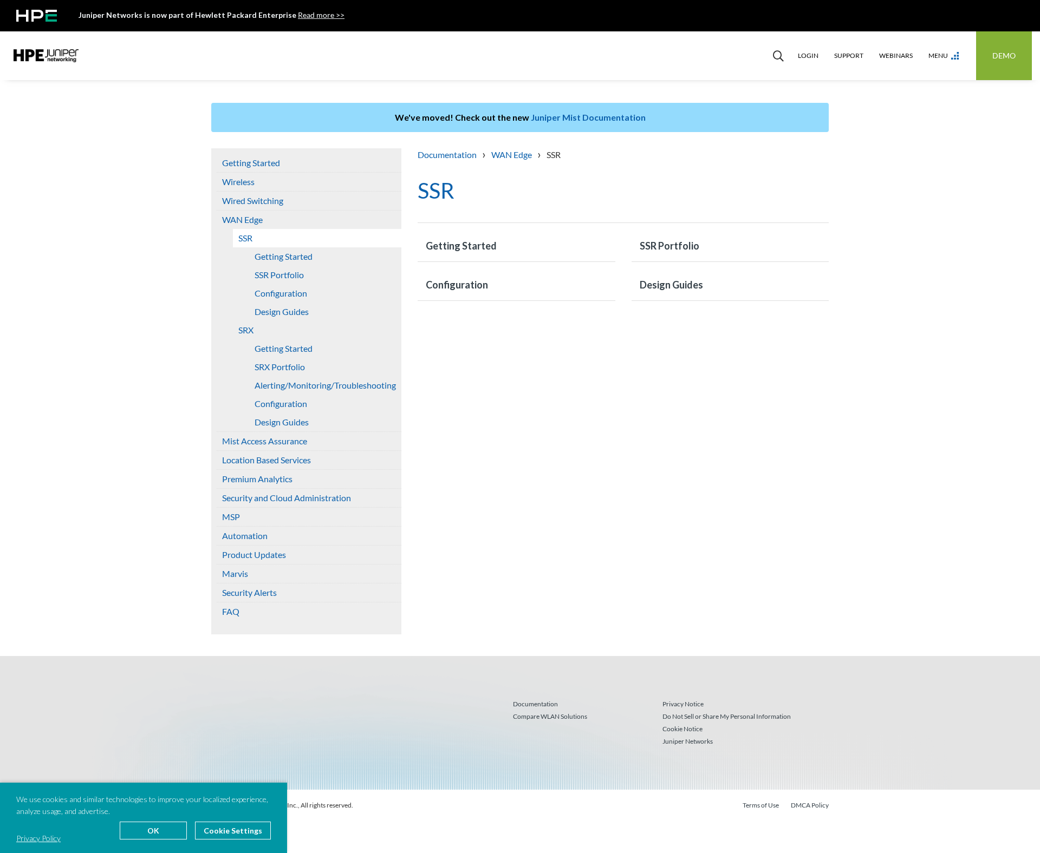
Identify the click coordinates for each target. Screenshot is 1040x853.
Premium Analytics (257, 479)
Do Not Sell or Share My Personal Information (726, 716)
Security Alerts (249, 592)
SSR (245, 238)
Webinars (896, 55)
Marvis (235, 573)
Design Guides (282, 311)
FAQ (230, 611)
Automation (245, 535)
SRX (245, 330)
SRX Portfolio (280, 367)
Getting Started (251, 163)
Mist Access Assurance (264, 441)
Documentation (535, 704)
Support (848, 55)
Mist (46, 56)
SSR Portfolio (279, 275)
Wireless (238, 181)
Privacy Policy (38, 838)
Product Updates (254, 554)
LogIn (808, 55)
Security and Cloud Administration (286, 498)
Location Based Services (266, 460)
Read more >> (321, 14)
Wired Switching (252, 200)
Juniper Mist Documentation (588, 117)
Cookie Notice (682, 729)
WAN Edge (242, 219)
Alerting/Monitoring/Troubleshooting (325, 385)
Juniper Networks (687, 741)
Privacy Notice (683, 704)
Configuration (281, 293)
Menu (938, 55)
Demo (1004, 55)
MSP (231, 516)
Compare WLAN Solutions (550, 716)
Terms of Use (761, 805)
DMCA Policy (810, 805)
